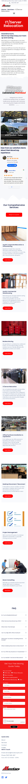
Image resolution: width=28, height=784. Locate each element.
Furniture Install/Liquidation (11, 677)
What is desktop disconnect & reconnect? (12, 646)
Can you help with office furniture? (10, 633)
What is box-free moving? (8, 627)
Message (5, 707)
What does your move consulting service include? (12, 639)
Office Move (7, 672)
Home (3, 9)
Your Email (5, 689)
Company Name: (7, 701)
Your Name (5, 683)
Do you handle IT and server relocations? (12, 657)
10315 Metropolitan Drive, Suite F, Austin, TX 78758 (14, 1)
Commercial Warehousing (11, 679)
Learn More (8, 260)
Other (21, 679)
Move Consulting (9, 675)
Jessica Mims (12, 170)
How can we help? (7, 670)
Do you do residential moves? (9, 615)
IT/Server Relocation (18, 672)
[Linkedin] (2, 777)
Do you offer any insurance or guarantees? (13, 651)
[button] (14, 13)
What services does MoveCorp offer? (11, 621)
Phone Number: (6, 695)
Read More (7, 590)
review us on (11, 165)
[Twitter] (6, 777)
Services (10, 9)
